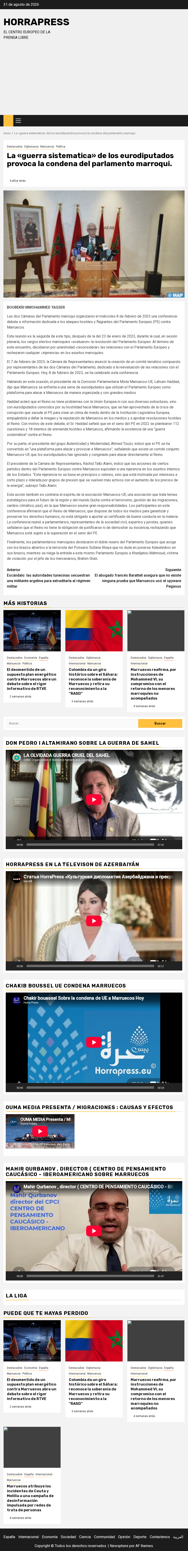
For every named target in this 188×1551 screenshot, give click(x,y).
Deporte (140, 1537)
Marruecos (47, 146)
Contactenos (160, 1537)
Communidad (104, 1537)
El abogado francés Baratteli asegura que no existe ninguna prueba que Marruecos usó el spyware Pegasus (138, 578)
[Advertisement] (94, 80)
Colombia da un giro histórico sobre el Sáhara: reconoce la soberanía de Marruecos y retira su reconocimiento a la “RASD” (93, 681)
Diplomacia (31, 146)
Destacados (14, 146)
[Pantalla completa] (176, 844)
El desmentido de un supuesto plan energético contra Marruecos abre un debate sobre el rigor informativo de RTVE (31, 679)
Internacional (77, 663)
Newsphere (119, 1546)
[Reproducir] (11, 844)
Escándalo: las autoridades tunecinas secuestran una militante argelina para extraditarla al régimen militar (48, 578)
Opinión (124, 1537)
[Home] (8, 120)
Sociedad (68, 1537)
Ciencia (85, 1537)
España (43, 657)
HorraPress (36, 22)
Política (60, 146)
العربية (178, 1537)
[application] (94, 799)
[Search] (181, 120)
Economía (30, 657)
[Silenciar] (169, 844)
